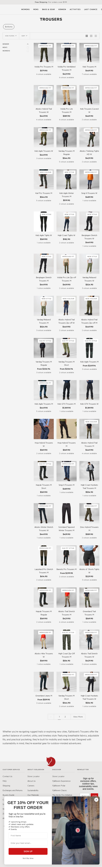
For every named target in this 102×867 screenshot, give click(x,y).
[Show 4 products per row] (96, 36)
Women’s (6, 51)
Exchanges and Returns (13, 790)
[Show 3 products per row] (91, 36)
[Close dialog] (96, 799)
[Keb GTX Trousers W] (89, 390)
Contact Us (7, 776)
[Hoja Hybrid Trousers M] (66, 429)
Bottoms (8, 26)
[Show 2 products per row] (86, 36)
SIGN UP (28, 851)
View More (78, 716)
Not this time (28, 858)
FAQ (4, 781)
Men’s (5, 47)
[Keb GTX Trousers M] (66, 390)
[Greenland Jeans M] (44, 682)
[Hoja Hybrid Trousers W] (44, 429)
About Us (31, 781)
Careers (30, 785)
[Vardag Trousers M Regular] (66, 137)
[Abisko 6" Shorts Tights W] (89, 555)
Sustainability (32, 790)
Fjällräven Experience (61, 781)
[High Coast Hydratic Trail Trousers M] (89, 471)
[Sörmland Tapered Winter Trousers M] (66, 513)
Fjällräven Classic (59, 790)
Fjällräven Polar (58, 785)
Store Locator (33, 776)
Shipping (6, 785)
